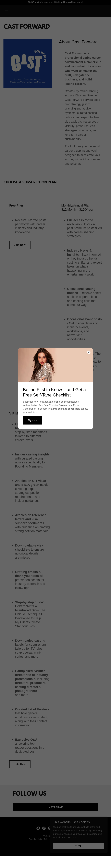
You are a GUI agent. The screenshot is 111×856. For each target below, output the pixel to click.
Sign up (32, 420)
